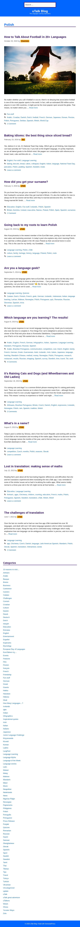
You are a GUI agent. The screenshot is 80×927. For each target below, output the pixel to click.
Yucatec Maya (8, 910)
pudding (22, 167)
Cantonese (7, 589)
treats (43, 167)
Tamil (5, 862)
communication (36, 349)
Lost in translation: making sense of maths (33, 466)
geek (34, 296)
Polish (6, 121)
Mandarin (7, 346)
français (6, 668)
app (8, 544)
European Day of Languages (14, 649)
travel (62, 359)
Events (6, 656)
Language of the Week (12, 761)
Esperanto (7, 643)
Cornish (6, 601)
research (67, 355)
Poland (45, 210)
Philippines (7, 808)
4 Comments (12, 362)
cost (54, 349)
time (57, 359)
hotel (36, 352)
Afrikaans (10, 405)
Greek (20, 352)
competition (47, 349)
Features (6, 659)
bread (22, 164)
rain (20, 408)
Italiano (6, 729)
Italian (48, 164)
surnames (71, 210)
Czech (41, 405)
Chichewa (23, 495)
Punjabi (6, 824)
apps (16, 495)
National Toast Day (67, 164)
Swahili (6, 856)
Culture (6, 608)
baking (9, 164)
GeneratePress (50, 924)
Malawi (6, 770)
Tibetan (6, 869)
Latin (5, 767)
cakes (28, 164)
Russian (66, 300)
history (28, 253)
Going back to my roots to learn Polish (30, 225)
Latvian (14, 300)
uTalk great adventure (11, 898)
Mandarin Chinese (18, 355)
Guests (6, 687)
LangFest (6, 751)
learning (7, 355)
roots (55, 253)
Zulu (4, 913)
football (35, 117)
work (71, 359)
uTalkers (6, 901)
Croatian (16, 117)
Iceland (23, 210)
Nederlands (7, 792)
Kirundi (6, 741)
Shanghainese (8, 843)
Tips (4, 872)
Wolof (51, 498)
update (5, 891)
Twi (67, 359)
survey (44, 359)
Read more (33, 108)
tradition (34, 408)
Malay (5, 773)
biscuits (16, 164)
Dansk (5, 614)
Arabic (9, 117)
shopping (30, 359)
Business (6, 586)
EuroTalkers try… (10, 652)
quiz (51, 300)
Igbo (4, 710)
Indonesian (57, 296)
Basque (6, 579)
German (49, 117)
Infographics (38, 343)
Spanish (30, 121)
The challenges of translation (24, 512)
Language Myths (9, 757)
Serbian (23, 121)
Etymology (7, 646)
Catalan (10, 296)
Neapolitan (7, 789)
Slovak (46, 451)
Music (5, 786)
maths (60, 495)
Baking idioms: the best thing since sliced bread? (38, 135)
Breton (5, 582)
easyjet (6, 624)
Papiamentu (7, 805)
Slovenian (8, 303)
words (39, 547)
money (35, 355)
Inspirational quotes (10, 719)
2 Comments (12, 412)
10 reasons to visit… (11, 570)
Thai (4, 866)
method (29, 355)
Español (6, 640)
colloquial (35, 164)
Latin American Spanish (49, 544)
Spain (57, 210)
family (15, 253)
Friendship (7, 675)
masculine (31, 210)
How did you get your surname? (26, 181)
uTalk (31, 250)
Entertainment (8, 636)
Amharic (10, 495)
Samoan (6, 840)
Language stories (9, 764)
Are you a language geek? (22, 268)
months (26, 451)
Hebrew (6, 697)
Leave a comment (14, 170)
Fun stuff (10, 114)
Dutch (29, 117)
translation (33, 498)
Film (4, 662)
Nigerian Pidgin (9, 799)
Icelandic (33, 207)
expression (62, 405)
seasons (39, 451)
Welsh (36, 121)
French (42, 117)
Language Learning (29, 160)
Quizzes (26, 293)
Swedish (36, 167)
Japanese (57, 117)
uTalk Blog (40, 11)
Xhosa (5, 907)
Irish (48, 352)
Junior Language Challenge (13, 735)
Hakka (5, 691)
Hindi (5, 700)
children (31, 495)
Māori (5, 783)
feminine (16, 210)
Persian (71, 117)
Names (39, 210)
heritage (22, 253)
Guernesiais (28, 352)
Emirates (6, 630)
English (10, 160)
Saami (5, 837)
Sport (5, 853)
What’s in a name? (16, 423)
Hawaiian (6, 694)
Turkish (6, 882)
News (5, 796)
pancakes (8, 167)
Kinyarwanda (8, 738)
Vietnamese (31, 547)
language (55, 164)
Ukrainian (7, 885)
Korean (64, 117)
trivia (22, 303)
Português (7, 815)
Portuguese (14, 121)
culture (9, 253)
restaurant (8, 359)
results (15, 359)
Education (11, 207)
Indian (5, 713)
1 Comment (11, 124)
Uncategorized (8, 888)
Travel (5, 875)
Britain (9, 210)
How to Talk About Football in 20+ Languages (35, 37)
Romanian (58, 300)
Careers (6, 592)
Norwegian (29, 300)
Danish (23, 117)
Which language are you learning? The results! (36, 317)
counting (38, 495)
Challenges (7, 598)
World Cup (44, 121)
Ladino (5, 748)
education (46, 495)
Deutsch (6, 617)
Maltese (21, 300)
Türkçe (6, 878)
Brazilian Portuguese (21, 349)
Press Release (9, 821)
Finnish (22, 296)
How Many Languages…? (13, 703)
